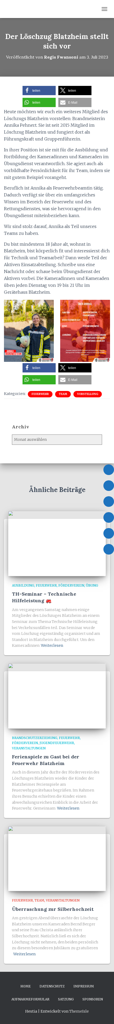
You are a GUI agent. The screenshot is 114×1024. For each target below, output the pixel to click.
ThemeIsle (79, 1011)
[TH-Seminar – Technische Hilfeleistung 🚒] (57, 543)
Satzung (66, 999)
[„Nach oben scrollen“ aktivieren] (103, 1013)
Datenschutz (52, 986)
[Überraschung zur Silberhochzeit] (57, 858)
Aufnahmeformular (30, 999)
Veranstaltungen (29, 748)
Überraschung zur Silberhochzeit (53, 909)
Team (63, 394)
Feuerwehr (40, 394)
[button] (39, 90)
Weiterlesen (52, 645)
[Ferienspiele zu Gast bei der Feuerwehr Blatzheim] (57, 695)
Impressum (83, 986)
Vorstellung (87, 394)
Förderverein (71, 585)
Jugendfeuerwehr (57, 743)
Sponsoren (92, 999)
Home (25, 986)
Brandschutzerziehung (34, 738)
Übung (92, 585)
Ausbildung (23, 585)
